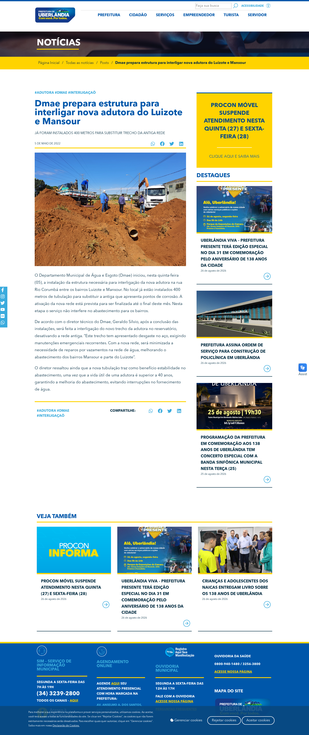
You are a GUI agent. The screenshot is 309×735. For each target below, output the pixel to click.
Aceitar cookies (258, 720)
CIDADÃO (138, 15)
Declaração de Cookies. (66, 725)
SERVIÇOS (165, 15)
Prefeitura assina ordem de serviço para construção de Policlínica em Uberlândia (233, 351)
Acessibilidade (252, 6)
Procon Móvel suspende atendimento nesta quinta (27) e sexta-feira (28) (234, 121)
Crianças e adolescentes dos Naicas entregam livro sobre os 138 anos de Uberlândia (235, 587)
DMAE (62, 93)
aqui (74, 700)
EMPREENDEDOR (199, 15)
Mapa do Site (228, 691)
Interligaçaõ (83, 93)
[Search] (235, 5)
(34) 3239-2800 (58, 694)
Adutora (45, 93)
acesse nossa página (174, 701)
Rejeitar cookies (224, 720)
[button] (153, 143)
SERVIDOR (257, 15)
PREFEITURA (109, 15)
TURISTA (231, 15)
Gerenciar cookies (188, 720)
